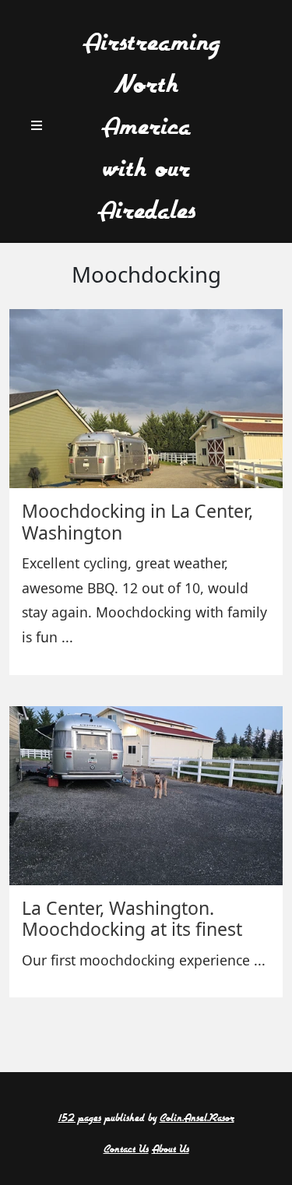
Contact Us (126, 1149)
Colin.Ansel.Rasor (197, 1118)
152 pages (79, 1118)
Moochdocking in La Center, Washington (137, 521)
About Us (170, 1149)
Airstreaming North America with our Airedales (151, 127)
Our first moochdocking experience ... (144, 960)
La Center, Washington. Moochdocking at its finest (132, 918)
